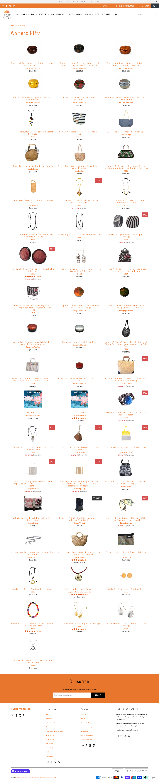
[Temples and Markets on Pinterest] (14, 6)
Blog (47, 714)
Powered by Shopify (51, 778)
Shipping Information (87, 735)
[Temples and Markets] (7, 14)
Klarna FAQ (49, 748)
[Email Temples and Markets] (3, 6)
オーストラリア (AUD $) (125, 6)
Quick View (33, 55)
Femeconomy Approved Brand (54, 731)
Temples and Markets (21, 778)
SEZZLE (83, 718)
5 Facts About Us (50, 723)
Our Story (48, 752)
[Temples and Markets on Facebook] (6, 6)
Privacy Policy (84, 731)
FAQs (47, 727)
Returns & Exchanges (87, 727)
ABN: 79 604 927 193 (86, 739)
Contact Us (49, 718)
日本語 (105, 6)
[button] (26, 14)
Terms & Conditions (86, 723)
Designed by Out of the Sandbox (36, 778)
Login (147, 6)
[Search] (154, 14)
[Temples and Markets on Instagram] (10, 6)
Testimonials (49, 756)
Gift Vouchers (50, 735)
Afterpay (83, 714)
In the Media (49, 744)
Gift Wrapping (50, 739)
